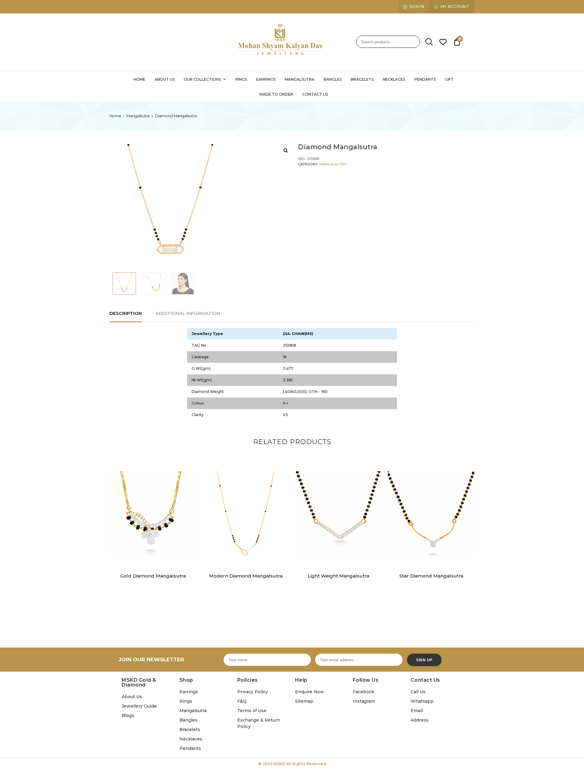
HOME (139, 79)
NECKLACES (394, 79)
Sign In (416, 6)
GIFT (449, 79)
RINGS (241, 79)
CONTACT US (315, 94)
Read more (152, 589)
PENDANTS (425, 79)
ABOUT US (165, 79)
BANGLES (333, 79)
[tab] (125, 314)
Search (427, 42)
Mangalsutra (138, 116)
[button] (188, 479)
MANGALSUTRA (300, 79)
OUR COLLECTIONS (202, 79)
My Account (455, 6)
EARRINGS (266, 79)
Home (115, 116)
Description (125, 313)
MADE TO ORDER (276, 94)
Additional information (187, 313)
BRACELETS (362, 79)
